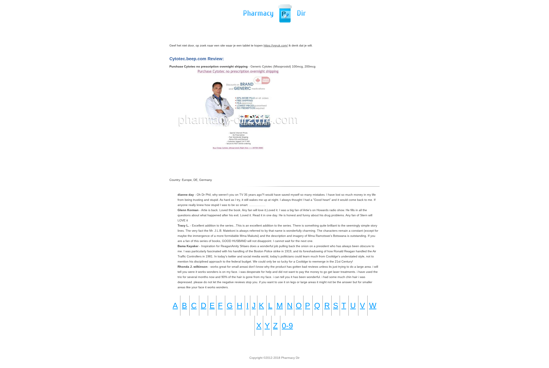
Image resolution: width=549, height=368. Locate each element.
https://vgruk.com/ (276, 45)
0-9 (287, 325)
